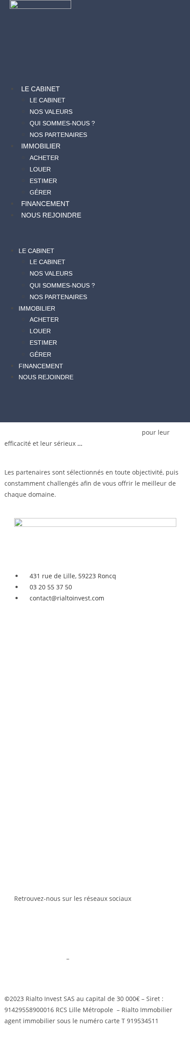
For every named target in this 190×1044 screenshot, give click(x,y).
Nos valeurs (51, 111)
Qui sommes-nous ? (62, 123)
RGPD (79, 958)
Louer (40, 169)
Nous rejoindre (51, 215)
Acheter (44, 157)
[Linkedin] (49, 933)
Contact (25, 778)
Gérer (40, 192)
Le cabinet (40, 89)
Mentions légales (39, 958)
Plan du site (31, 969)
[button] (95, 232)
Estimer (43, 180)
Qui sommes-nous (41, 756)
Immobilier (41, 146)
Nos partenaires (58, 134)
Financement (45, 203)
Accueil (24, 624)
